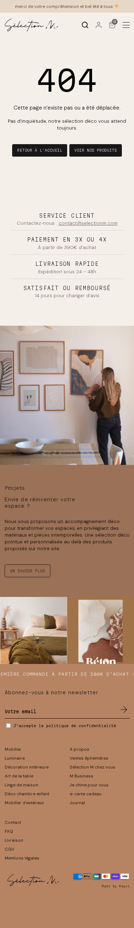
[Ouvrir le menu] (126, 25)
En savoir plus (27, 571)
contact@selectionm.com (88, 223)
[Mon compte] (98, 25)
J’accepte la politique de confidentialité (65, 726)
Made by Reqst (116, 886)
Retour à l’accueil (39, 150)
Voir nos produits (95, 150)
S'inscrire (124, 710)
